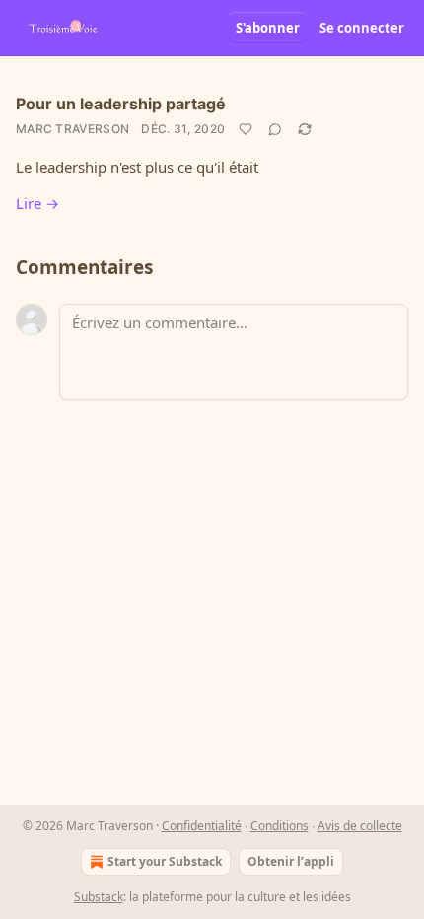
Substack (98, 896)
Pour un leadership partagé (121, 103)
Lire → (37, 203)
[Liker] (245, 129)
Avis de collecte (360, 825)
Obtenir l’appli (290, 861)
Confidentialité (202, 825)
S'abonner (268, 27)
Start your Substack (164, 861)
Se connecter (361, 27)
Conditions (279, 825)
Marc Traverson (72, 128)
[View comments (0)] (275, 129)
